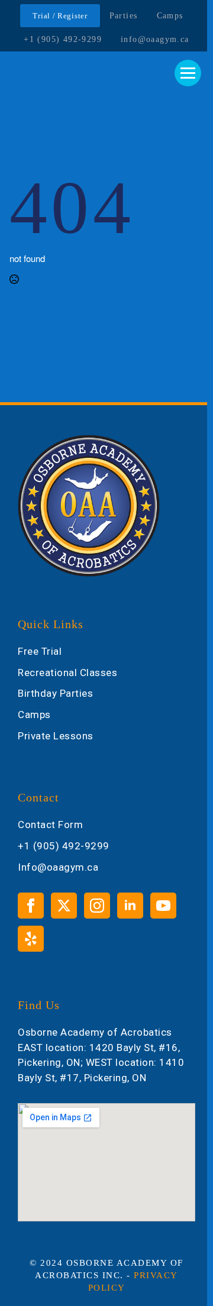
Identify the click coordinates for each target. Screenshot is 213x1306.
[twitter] (64, 906)
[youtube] (163, 906)
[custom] (31, 939)
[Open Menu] (188, 73)
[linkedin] (130, 906)
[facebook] (31, 906)
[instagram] (97, 906)
